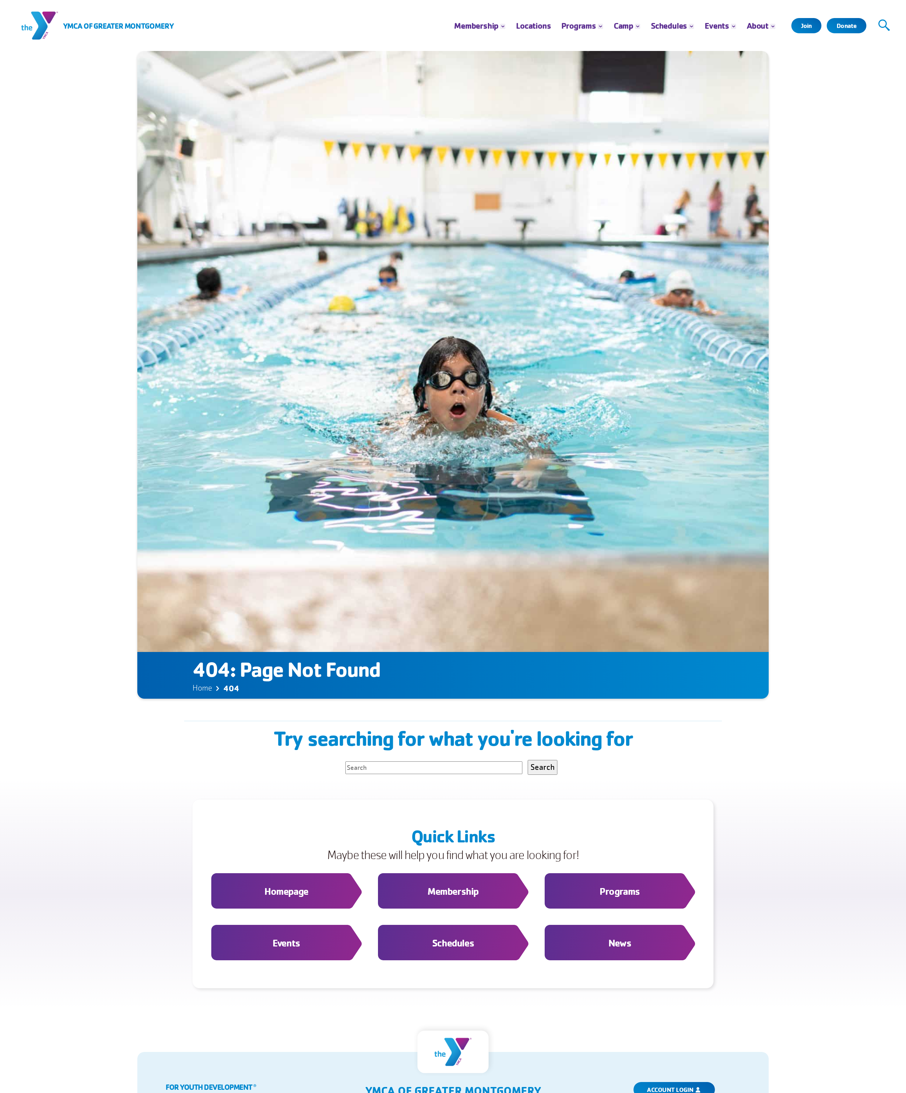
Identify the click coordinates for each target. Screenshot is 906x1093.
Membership (476, 25)
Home (202, 688)
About (757, 25)
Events (717, 25)
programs (578, 25)
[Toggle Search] (884, 25)
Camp (623, 25)
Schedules (669, 25)
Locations (533, 25)
